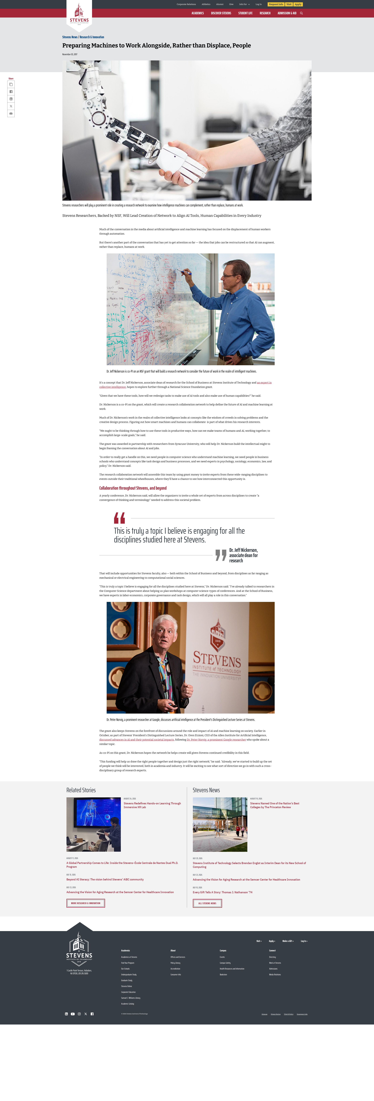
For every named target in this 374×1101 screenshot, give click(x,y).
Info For (243, 4)
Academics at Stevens (129, 957)
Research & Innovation (92, 37)
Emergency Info (302, 1014)
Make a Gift (287, 941)
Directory (272, 957)
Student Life (245, 13)
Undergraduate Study (128, 974)
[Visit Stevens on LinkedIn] (66, 1014)
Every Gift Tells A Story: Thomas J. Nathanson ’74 (222, 892)
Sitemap (264, 1014)
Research (265, 13)
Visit (288, 4)
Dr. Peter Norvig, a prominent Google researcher (216, 739)
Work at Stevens (275, 963)
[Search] (301, 13)
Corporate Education (128, 992)
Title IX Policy (288, 1014)
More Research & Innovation (85, 903)
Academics (198, 13)
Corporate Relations (186, 4)
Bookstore (223, 974)
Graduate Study (126, 980)
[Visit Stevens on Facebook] (92, 1014)
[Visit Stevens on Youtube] (73, 1014)
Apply (298, 4)
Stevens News (70, 37)
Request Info (276, 4)
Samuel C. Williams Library (130, 998)
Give (231, 4)
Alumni (219, 4)
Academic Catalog (127, 1004)
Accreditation (175, 968)
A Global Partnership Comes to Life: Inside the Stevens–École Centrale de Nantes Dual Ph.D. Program (122, 865)
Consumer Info (176, 974)
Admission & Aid (287, 13)
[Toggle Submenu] (249, 4)
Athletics (206, 4)
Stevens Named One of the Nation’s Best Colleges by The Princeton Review (274, 805)
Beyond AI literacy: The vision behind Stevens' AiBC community (105, 879)
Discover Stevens (221, 13)
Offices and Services (178, 957)
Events (222, 957)
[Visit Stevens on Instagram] (79, 1014)
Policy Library (175, 963)
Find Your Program (127, 963)
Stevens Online (126, 986)
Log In (259, 4)
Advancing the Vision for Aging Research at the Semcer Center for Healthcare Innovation (120, 892)
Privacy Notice (275, 1014)
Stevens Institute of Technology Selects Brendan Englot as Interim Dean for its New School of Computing (249, 865)
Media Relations (275, 974)
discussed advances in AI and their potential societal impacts (136, 739)
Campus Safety (225, 963)
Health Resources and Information (232, 968)
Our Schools (125, 968)
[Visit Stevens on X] (85, 1014)
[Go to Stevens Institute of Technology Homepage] (79, 948)
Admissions (273, 968)
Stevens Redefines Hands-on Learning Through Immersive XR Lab (152, 805)
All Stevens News (207, 903)
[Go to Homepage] (79, 16)
